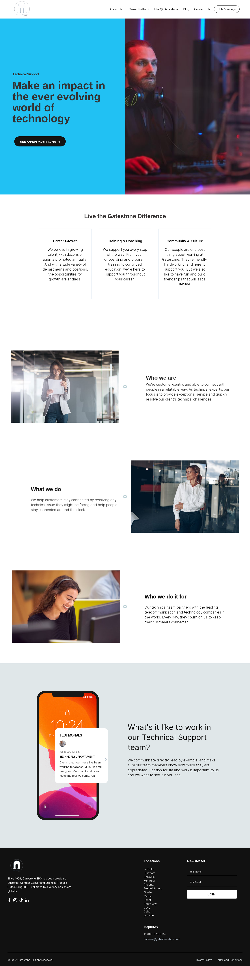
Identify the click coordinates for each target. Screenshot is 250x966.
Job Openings (227, 9)
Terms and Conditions (229, 959)
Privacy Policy (203, 959)
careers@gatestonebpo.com (162, 939)
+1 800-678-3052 (155, 934)
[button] (139, 9)
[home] (22, 9)
